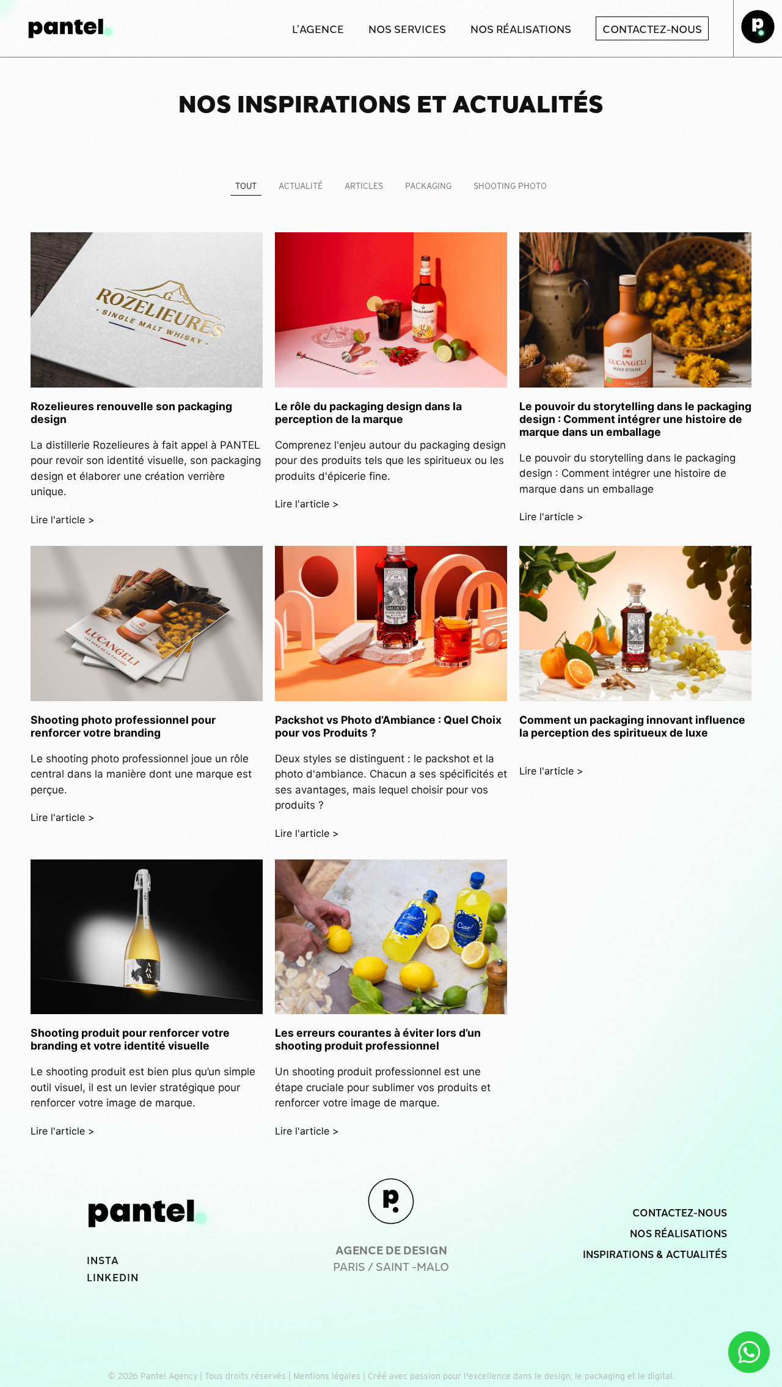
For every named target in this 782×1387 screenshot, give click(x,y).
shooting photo (510, 186)
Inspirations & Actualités (655, 1254)
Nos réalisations (520, 28)
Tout (246, 186)
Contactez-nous (652, 28)
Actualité (301, 186)
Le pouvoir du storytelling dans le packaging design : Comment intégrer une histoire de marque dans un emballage (635, 419)
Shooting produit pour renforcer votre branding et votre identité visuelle (130, 1039)
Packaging (428, 186)
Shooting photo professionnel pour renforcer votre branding (123, 726)
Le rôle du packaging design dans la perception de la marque (368, 412)
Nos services (407, 28)
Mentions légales (326, 1376)
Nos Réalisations (678, 1233)
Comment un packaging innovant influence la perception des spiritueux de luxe (632, 726)
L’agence (318, 28)
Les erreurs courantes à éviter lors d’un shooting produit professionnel (378, 1039)
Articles (364, 186)
